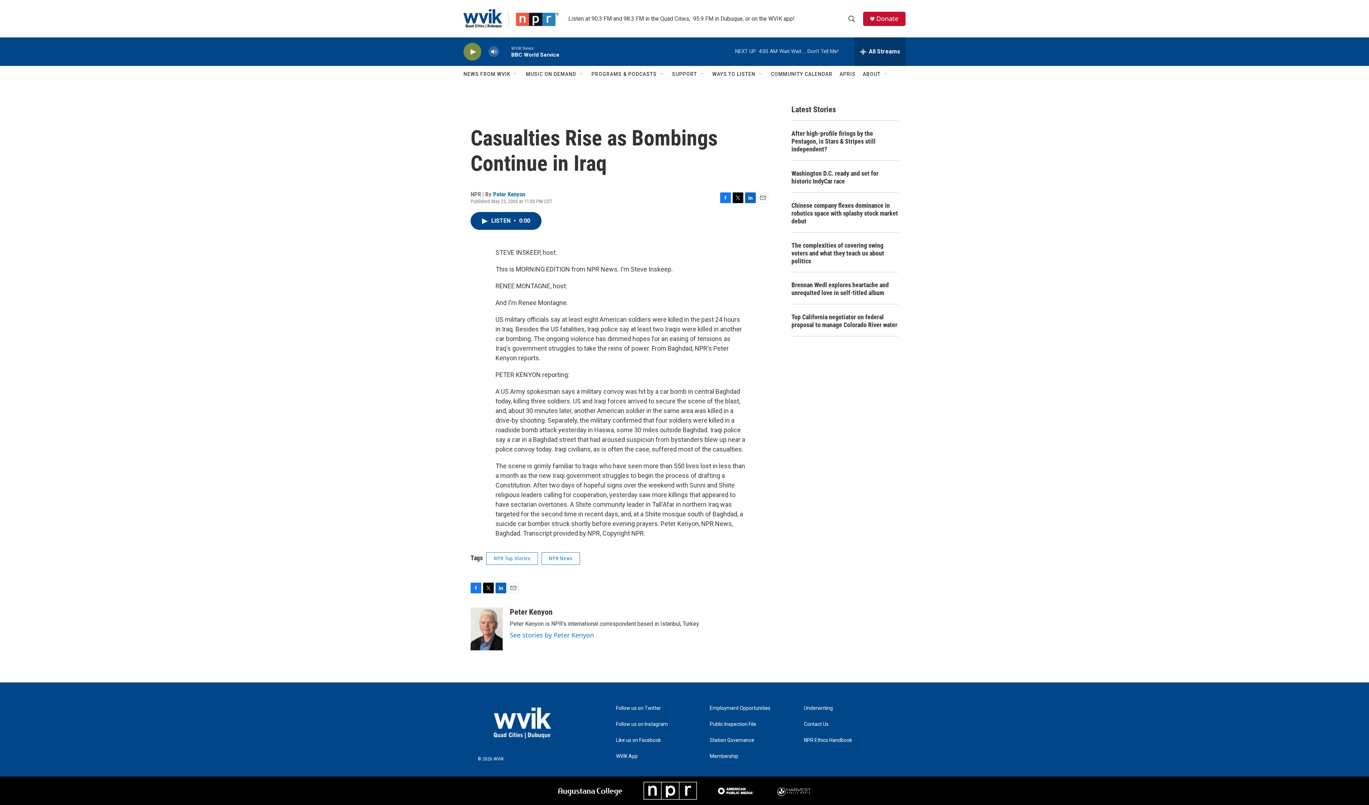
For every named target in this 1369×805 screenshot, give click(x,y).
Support (684, 74)
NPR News (561, 558)
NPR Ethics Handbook (828, 740)
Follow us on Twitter (638, 708)
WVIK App (627, 756)
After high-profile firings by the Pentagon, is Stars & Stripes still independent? (833, 141)
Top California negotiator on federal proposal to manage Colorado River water (844, 321)
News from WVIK (487, 74)
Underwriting (818, 708)
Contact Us (816, 724)
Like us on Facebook (638, 740)
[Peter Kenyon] (487, 629)
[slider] (505, 51)
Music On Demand (551, 74)
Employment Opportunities (740, 708)
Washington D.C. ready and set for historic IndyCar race (834, 177)
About (872, 74)
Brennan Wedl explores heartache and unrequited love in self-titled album (840, 288)
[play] (472, 52)
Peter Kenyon (509, 194)
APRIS (848, 74)
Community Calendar (801, 74)
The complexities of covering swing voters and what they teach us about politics (837, 253)
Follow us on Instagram (642, 724)
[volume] (494, 52)
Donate (887, 18)
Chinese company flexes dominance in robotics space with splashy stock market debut (844, 213)
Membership (724, 756)
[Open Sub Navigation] (516, 74)
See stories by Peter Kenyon (552, 635)
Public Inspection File (733, 724)
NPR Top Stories (512, 558)
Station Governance (732, 740)
